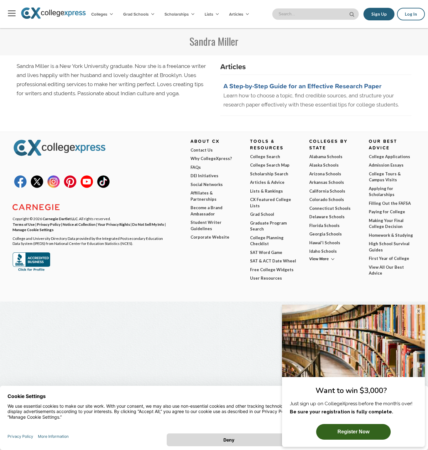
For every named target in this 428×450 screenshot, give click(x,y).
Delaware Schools (327, 216)
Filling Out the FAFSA (390, 203)
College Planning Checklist (267, 240)
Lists (209, 14)
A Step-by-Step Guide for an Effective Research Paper (302, 86)
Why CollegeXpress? (211, 158)
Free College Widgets (272, 269)
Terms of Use (24, 224)
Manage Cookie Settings (33, 229)
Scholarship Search (269, 173)
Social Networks (207, 184)
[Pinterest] (70, 186)
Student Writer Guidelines (206, 225)
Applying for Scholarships (381, 191)
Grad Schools (136, 14)
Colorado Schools (326, 199)
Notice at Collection (79, 224)
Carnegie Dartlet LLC (60, 218)
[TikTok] (103, 186)
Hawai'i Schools (324, 242)
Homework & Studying (391, 235)
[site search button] (352, 13)
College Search (265, 156)
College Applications (389, 156)
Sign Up (379, 14)
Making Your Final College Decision (386, 223)
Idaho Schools (323, 251)
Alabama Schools (325, 156)
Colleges (99, 14)
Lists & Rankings (266, 191)
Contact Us (202, 150)
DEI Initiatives (204, 175)
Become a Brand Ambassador (206, 210)
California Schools (327, 191)
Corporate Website (210, 237)
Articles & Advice (267, 182)
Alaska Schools (324, 165)
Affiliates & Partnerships (204, 196)
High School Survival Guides (389, 246)
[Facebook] (20, 186)
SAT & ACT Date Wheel (273, 260)
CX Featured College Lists (270, 202)
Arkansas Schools (326, 182)
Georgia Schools (325, 233)
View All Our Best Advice (386, 270)
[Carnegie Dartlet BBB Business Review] (31, 270)
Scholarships (177, 14)
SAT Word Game (266, 252)
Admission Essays (386, 165)
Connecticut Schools (330, 208)
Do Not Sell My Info (148, 224)
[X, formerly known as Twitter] (37, 186)
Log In (411, 14)
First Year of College (389, 258)
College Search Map (270, 165)
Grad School (262, 214)
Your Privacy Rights (114, 224)
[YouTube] (87, 186)
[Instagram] (53, 186)
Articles (236, 14)
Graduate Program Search (268, 226)
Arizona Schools (325, 173)
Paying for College (387, 211)
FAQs (196, 167)
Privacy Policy (48, 224)
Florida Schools (324, 225)
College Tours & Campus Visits (385, 177)
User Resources (266, 278)
